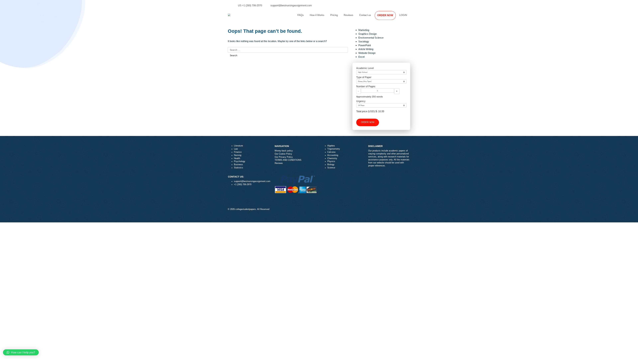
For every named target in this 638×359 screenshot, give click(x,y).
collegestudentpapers (245, 209)
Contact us (365, 15)
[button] (21, 352)
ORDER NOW (385, 15)
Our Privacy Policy (284, 157)
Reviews (348, 15)
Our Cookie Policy (283, 154)
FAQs (300, 15)
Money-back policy (284, 151)
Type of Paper (363, 77)
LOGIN (403, 15)
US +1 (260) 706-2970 (250, 5)
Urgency (361, 101)
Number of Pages (365, 86)
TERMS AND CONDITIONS (288, 160)
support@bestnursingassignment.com (291, 5)
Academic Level (365, 68)
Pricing (334, 15)
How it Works (317, 15)
